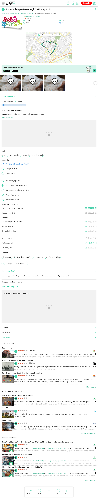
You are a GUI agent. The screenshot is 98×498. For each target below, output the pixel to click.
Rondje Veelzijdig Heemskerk (57, 448)
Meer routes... (91, 387)
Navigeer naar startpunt (15, 264)
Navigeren (30, 494)
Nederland (11, 13)
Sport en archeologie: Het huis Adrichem (17, 360)
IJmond (26, 13)
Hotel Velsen (7, 420)
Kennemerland (15, 155)
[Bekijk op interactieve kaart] (49, 62)
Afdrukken (39, 494)
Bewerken (68, 494)
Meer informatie (7, 118)
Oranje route (7, 348)
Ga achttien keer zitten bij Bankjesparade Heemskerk (22, 373)
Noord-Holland (19, 13)
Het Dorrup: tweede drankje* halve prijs (17, 454)
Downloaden (49, 494)
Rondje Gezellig (38, 448)
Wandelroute (5, 13)
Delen (58, 494)
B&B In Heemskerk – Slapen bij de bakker (17, 395)
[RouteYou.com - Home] (10, 3)
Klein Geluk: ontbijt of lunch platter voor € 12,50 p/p (22, 467)
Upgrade (86, 3)
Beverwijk (31, 13)
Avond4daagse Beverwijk (32, 16)
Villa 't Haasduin (8, 408)
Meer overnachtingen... (88, 434)
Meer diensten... (90, 480)
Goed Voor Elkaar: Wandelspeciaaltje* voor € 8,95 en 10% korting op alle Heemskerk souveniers (38, 442)
